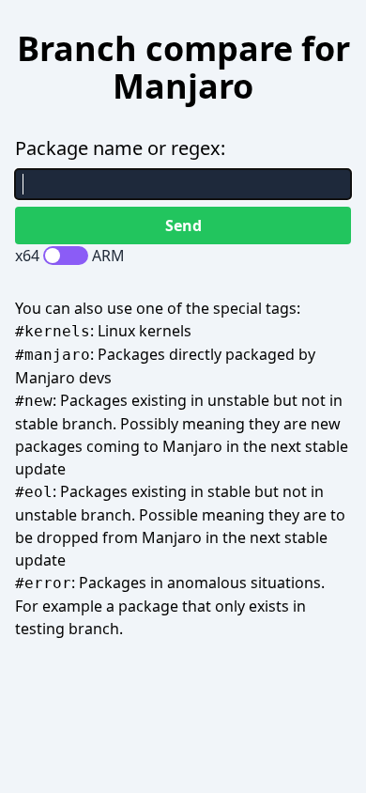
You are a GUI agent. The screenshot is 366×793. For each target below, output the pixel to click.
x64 (27, 255)
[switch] (65, 255)
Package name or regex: (120, 148)
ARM (108, 255)
